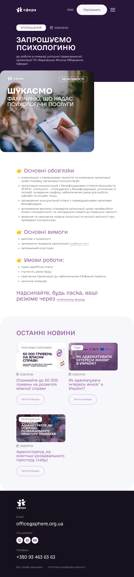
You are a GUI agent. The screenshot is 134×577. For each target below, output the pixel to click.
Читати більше (30, 399)
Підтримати (91, 9)
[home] (26, 10)
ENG (70, 9)
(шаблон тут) (79, 243)
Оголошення (31, 27)
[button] (113, 10)
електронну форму (71, 299)
